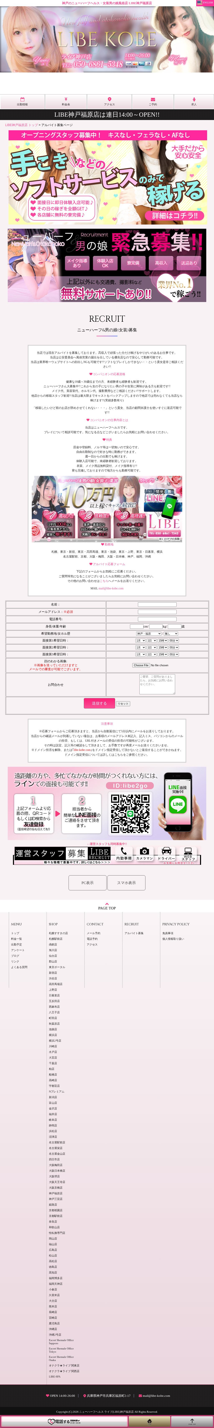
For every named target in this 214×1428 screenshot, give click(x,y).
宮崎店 (53, 1317)
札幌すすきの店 (58, 933)
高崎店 (53, 1080)
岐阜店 (53, 1119)
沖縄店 (53, 1329)
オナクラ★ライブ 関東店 (64, 1365)
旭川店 (53, 950)
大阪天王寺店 (57, 1182)
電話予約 (92, 938)
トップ (15, 933)
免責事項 (167, 933)
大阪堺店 (54, 1176)
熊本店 (53, 1306)
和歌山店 (54, 1227)
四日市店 (54, 1159)
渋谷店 (53, 978)
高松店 (53, 1261)
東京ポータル (57, 967)
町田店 (53, 1018)
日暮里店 (54, 995)
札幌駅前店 (55, 938)
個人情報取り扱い (173, 938)
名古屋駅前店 (57, 1142)
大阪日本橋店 (57, 1170)
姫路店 (53, 1204)
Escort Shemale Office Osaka (61, 1359)
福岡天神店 (55, 1283)
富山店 (53, 1102)
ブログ (15, 955)
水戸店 (53, 1052)
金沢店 (53, 1108)
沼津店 (53, 1136)
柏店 (51, 1069)
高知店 (53, 1272)
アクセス (92, 944)
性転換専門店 (57, 1233)
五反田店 (54, 1001)
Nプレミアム (56, 1091)
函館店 (53, 944)
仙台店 (53, 955)
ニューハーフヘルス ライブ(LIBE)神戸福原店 (106, 1411)
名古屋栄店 (55, 1148)
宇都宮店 (54, 1086)
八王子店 (54, 1012)
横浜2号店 (55, 1040)
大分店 (53, 1300)
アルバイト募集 (134, 933)
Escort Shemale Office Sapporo (61, 1342)
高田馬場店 (55, 984)
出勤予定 (16, 944)
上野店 (53, 989)
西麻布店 (54, 1006)
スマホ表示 (126, 883)
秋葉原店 (54, 1023)
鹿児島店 (54, 1323)
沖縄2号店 (55, 1334)
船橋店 (53, 1074)
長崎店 (53, 1312)
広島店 (53, 1250)
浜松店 (53, 1131)
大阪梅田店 (55, 1165)
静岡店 (53, 1125)
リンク (15, 961)
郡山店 (53, 961)
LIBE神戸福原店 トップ (21, 125)
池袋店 (53, 1029)
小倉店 (53, 1289)
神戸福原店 (55, 1193)
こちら (104, 580)
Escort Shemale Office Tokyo (61, 1350)
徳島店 (53, 1266)
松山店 (53, 1255)
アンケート (18, 950)
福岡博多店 (55, 1278)
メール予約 (93, 933)
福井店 (53, 1114)
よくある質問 (19, 967)
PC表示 (88, 883)
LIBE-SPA (54, 1376)
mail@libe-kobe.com (111, 588)
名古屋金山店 (57, 1153)
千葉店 (53, 1063)
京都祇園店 (55, 1210)
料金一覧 (16, 938)
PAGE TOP (107, 908)
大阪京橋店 (55, 1187)
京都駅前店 (55, 1216)
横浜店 (53, 1035)
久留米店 (54, 1295)
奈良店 (53, 1221)
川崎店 (53, 1046)
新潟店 (53, 1097)
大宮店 (53, 1057)
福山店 (53, 1244)
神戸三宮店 (55, 1199)
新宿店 (53, 972)
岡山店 (53, 1238)
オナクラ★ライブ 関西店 (64, 1371)
